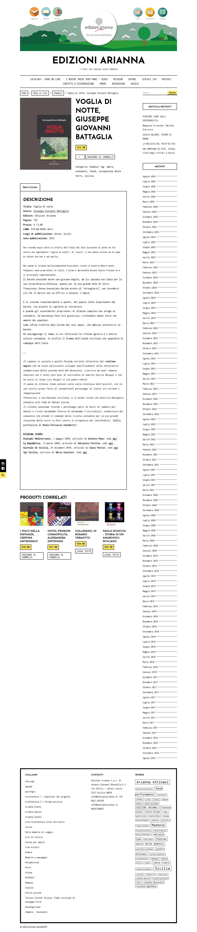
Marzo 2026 (148, 201)
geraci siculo (141, 816)
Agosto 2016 (149, 758)
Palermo (161, 838)
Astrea (28, 827)
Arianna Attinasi (152, 782)
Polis (28, 867)
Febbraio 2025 (150, 267)
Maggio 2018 (149, 652)
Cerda (148, 799)
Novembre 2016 (150, 743)
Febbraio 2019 (150, 606)
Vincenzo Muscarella (153, 882)
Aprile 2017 (149, 717)
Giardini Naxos (155, 816)
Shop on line (40, 93)
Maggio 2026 (149, 191)
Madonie (158, 825)
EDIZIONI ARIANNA (146, 807)
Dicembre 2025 (150, 217)
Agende (28, 786)
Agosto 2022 (149, 419)
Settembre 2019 (151, 571)
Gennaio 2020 (150, 550)
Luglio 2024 (149, 303)
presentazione (142, 858)
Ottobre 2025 (150, 227)
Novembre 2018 (150, 621)
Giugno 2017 (149, 707)
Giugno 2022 (149, 429)
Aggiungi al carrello (100, 157)
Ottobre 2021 (150, 459)
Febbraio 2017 (150, 727)
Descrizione (30, 187)
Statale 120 (149, 79)
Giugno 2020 (149, 525)
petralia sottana (144, 849)
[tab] (30, 187)
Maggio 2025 (149, 252)
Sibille (29, 887)
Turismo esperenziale (160, 878)
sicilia (89, 176)
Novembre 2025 (150, 222)
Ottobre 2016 (150, 748)
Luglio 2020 (149, 520)
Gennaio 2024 (150, 333)
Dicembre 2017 (150, 677)
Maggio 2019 (149, 591)
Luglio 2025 (149, 242)
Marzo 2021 (148, 490)
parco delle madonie (150, 843)
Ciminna (156, 799)
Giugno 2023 (149, 368)
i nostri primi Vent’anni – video (87, 79)
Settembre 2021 (151, 464)
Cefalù (139, 799)
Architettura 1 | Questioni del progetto (47, 796)
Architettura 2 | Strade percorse (43, 801)
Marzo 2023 (148, 384)
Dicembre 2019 (150, 556)
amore (110, 166)
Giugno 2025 (149, 247)
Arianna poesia (33, 812)
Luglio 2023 (149, 363)
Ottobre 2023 (150, 348)
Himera (28, 852)
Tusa (138, 882)
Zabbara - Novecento (36, 912)
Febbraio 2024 (150, 328)
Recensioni (118, 83)
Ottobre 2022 (150, 409)
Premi (103, 83)
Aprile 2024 (149, 318)
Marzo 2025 (148, 262)
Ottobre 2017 (150, 687)
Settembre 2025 (151, 232)
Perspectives (32, 862)
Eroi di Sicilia (34, 837)
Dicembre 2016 (150, 738)
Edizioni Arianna (98, 61)
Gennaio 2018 (150, 672)
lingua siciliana (142, 826)
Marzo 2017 (148, 722)
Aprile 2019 (149, 596)
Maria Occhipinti (160, 830)
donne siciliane (151, 803)
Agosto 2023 (149, 358)
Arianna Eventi (33, 807)
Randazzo (154, 858)
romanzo (147, 863)
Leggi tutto (84, 551)
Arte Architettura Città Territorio (44, 822)
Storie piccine (33, 893)
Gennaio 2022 (150, 449)
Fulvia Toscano (153, 812)
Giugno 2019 (149, 586)
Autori (132, 79)
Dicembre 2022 (150, 399)
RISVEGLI (29, 877)
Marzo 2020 (148, 540)
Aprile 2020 (149, 535)
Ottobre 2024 (150, 287)
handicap (155, 820)
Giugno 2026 (149, 186)
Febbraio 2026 (150, 207)
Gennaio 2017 (150, 733)
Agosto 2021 (149, 470)
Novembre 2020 (150, 500)
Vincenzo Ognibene (146, 886)
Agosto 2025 (149, 237)
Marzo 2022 (148, 444)
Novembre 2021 (150, 454)
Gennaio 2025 (150, 272)
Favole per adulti (35, 842)
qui (114, 438)
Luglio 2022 (149, 424)
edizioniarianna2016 (35, 926)
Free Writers (32, 847)
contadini (81, 171)
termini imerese (142, 878)
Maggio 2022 (149, 434)
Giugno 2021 (149, 480)
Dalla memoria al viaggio (39, 832)
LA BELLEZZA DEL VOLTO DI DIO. (159, 143)
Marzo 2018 (148, 662)
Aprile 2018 (149, 657)
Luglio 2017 (149, 702)
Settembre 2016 (151, 753)
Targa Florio (162, 874)
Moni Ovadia (149, 839)
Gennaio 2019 (150, 611)
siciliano (139, 874)
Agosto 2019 (149, 576)
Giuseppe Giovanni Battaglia (51, 211)
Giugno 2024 (149, 308)
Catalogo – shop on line (45, 79)
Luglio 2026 (149, 181)
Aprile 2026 (149, 196)
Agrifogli (30, 791)
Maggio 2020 (149, 530)
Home (24, 93)
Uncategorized (32, 907)
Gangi (165, 812)
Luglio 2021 (149, 475)
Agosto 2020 (149, 515)
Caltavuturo (162, 795)
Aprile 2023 (149, 378)
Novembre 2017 (150, 682)
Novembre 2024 (150, 282)
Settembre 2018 (151, 631)
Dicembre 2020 (150, 495)
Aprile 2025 (149, 257)
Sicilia (162, 868)
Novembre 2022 (150, 404)
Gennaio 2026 (150, 212)
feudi (93, 171)
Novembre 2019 (150, 561)
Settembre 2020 (151, 510)
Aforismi (29, 781)
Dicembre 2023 (150, 338)
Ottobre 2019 (150, 566)
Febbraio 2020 (150, 545)
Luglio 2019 (149, 581)
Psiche (28, 872)
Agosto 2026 (149, 176)
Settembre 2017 (151, 692)
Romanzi (58, 93)
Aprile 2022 (149, 439)
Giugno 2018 (149, 647)
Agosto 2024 (149, 298)
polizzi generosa (157, 854)
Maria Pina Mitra (143, 834)
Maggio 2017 (149, 712)
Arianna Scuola (33, 817)
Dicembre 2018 (150, 616)
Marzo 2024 (148, 323)
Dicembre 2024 (150, 277)
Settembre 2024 (151, 292)
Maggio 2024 (149, 313)
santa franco (161, 862)
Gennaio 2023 (150, 394)
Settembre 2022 (151, 414)
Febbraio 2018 (150, 667)
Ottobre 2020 (150, 505)
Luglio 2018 (149, 642)
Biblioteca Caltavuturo (144, 789)
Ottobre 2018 (150, 626)
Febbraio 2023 (150, 389)
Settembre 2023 (151, 353)
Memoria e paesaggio (36, 857)
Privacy (166, 79)
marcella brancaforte (143, 830)
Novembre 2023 (150, 343)
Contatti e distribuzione (78, 83)
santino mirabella (143, 869)
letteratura (165, 820)
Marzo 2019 (148, 601)
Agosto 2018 (149, 636)
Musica (135, 83)
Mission (118, 79)
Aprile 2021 (149, 485)
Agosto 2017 (149, 697)
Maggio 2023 (149, 373)
